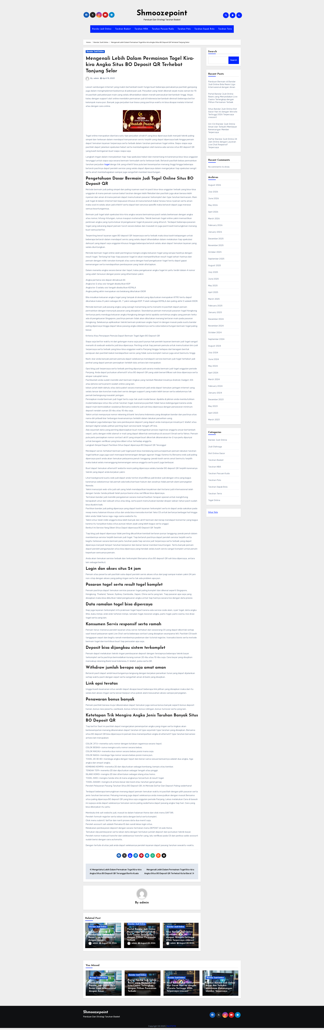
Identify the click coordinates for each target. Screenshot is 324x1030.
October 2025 (214, 252)
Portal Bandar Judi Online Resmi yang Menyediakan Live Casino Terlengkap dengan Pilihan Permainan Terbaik (141, 934)
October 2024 (215, 332)
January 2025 (215, 312)
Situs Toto (213, 512)
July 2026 (213, 192)
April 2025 (213, 292)
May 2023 (213, 406)
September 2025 (216, 259)
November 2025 (216, 245)
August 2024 (214, 346)
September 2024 (216, 339)
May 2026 (213, 205)
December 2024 (216, 319)
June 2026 (213, 198)
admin (96, 78)
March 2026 (214, 218)
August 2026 (214, 185)
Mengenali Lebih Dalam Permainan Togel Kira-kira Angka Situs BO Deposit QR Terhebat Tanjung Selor (140, 65)
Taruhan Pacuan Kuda (163, 29)
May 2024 (213, 366)
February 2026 (215, 225)
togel (107, 164)
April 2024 (213, 372)
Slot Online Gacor (216, 453)
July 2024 (213, 352)
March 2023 (214, 419)
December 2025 (216, 238)
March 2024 (214, 379)
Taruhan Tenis (225, 29)
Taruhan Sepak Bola (204, 29)
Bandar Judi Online (101, 29)
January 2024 (215, 393)
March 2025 (214, 299)
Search (212, 51)
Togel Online (214, 500)
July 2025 (213, 272)
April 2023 (213, 413)
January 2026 (215, 232)
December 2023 (216, 399)
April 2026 (213, 212)
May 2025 (213, 285)
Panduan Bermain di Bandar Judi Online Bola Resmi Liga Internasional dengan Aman (222, 84)
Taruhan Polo (184, 29)
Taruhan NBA (141, 29)
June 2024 (213, 359)
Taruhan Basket (123, 29)
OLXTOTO (171, 1026)
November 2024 (216, 326)
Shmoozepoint (162, 13)
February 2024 (215, 386)
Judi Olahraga (215, 446)
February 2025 (215, 305)
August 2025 (214, 265)
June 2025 (213, 279)
